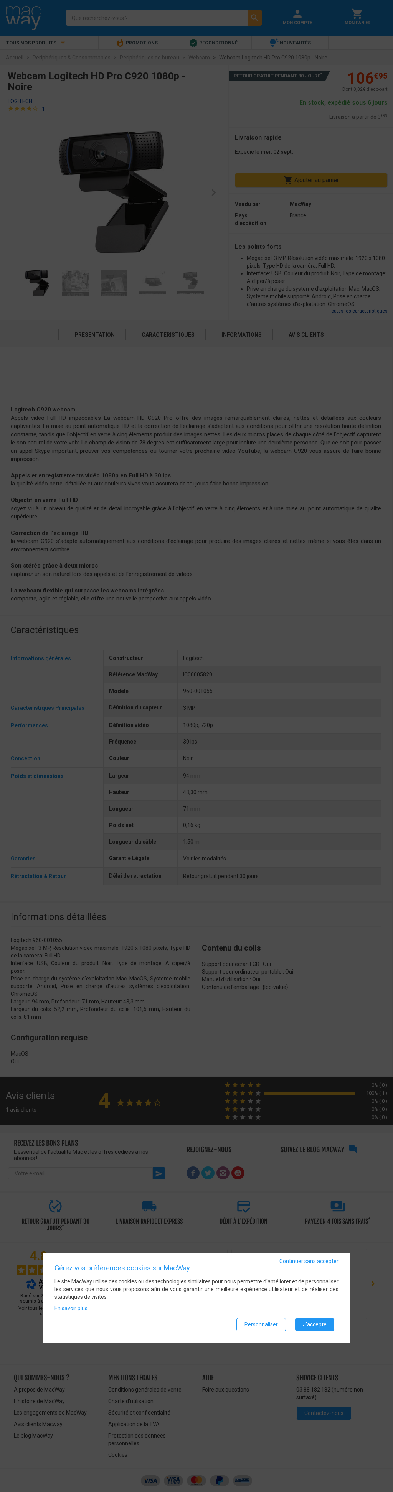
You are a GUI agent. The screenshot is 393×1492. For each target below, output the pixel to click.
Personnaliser (261, 1324)
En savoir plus (71, 1308)
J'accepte (315, 1324)
